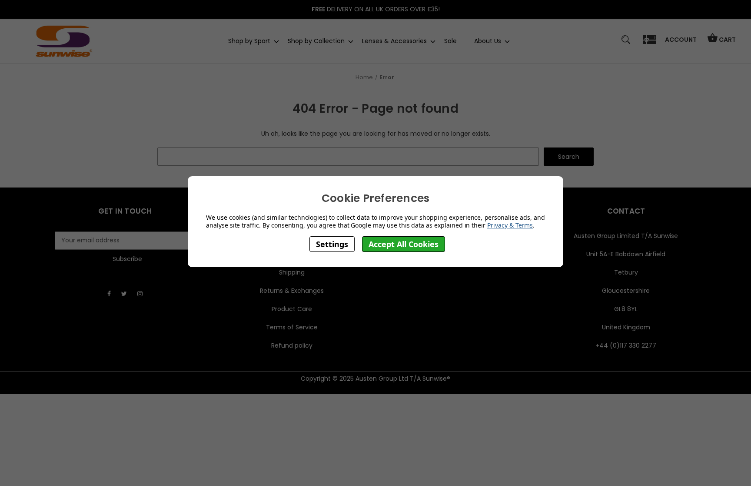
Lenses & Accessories (394, 41)
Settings (332, 244)
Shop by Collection (316, 41)
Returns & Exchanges (292, 290)
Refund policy (291, 345)
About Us (487, 41)
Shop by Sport (249, 41)
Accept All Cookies (404, 244)
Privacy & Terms (510, 225)
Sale (450, 41)
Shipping (292, 272)
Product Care (292, 309)
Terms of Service (292, 327)
